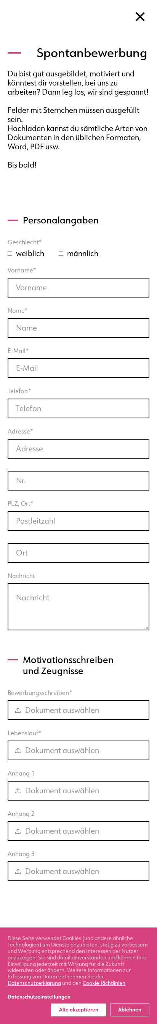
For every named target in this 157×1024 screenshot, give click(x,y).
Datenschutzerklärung (34, 983)
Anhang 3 (53, 863)
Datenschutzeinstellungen (39, 997)
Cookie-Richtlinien (104, 983)
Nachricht (21, 576)
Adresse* (20, 431)
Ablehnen (129, 1009)
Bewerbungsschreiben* (53, 702)
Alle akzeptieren (78, 1009)
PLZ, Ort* (21, 504)
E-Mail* (18, 351)
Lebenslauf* (53, 742)
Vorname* (22, 270)
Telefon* (19, 391)
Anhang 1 (53, 782)
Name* (18, 311)
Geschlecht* (25, 242)
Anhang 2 (53, 823)
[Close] (140, 16)
